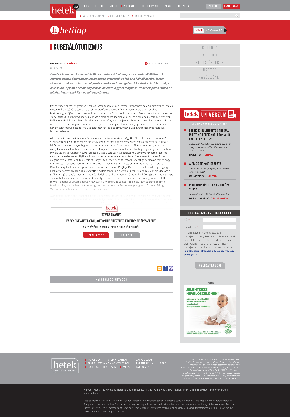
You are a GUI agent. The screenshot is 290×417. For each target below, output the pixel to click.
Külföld (212, 176)
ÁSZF (163, 363)
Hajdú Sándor (57, 63)
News (168, 6)
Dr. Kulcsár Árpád (199, 198)
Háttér (73, 63)
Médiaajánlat (117, 359)
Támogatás (231, 6)
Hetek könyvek (150, 6)
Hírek (86, 6)
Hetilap (99, 6)
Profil (213, 6)
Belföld (209, 154)
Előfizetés (183, 6)
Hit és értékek (220, 198)
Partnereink (144, 363)
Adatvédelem (143, 359)
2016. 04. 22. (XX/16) (158, 64)
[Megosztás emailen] (159, 268)
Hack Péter (195, 154)
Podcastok (130, 6)
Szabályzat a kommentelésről (108, 363)
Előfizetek (96, 235)
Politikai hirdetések (101, 366)
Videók (114, 6)
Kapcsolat (94, 359)
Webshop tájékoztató (137, 366)
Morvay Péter (196, 176)
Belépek (127, 235)
